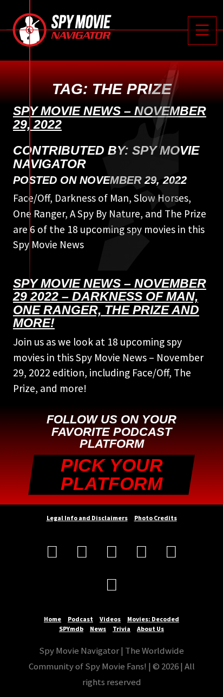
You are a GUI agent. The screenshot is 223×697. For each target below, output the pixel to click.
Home (52, 619)
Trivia (121, 629)
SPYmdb (71, 629)
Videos (110, 619)
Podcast (80, 619)
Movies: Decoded (153, 619)
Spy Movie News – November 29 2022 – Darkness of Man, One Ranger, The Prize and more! (109, 303)
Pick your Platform (112, 474)
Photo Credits (155, 518)
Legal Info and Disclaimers (87, 518)
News (98, 629)
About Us (150, 629)
